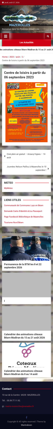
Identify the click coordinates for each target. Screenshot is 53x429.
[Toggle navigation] (5, 36)
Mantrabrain (26, 425)
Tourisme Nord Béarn (13, 222)
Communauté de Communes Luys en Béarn (23, 205)
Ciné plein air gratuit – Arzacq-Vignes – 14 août (26, 156)
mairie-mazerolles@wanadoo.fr (19, 406)
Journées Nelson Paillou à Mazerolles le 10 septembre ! (26, 168)
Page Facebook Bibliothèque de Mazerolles (23, 217)
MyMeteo (8, 188)
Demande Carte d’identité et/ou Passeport (23, 211)
